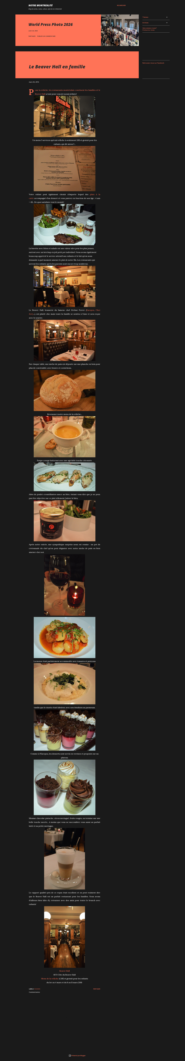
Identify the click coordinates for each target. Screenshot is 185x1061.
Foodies (37, 989)
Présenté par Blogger (78, 1055)
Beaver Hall (40, 94)
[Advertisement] (156, 46)
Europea (90, 310)
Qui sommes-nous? (149, 28)
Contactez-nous (148, 30)
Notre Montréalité (41, 5)
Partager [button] (32, 36)
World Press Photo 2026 (51, 24)
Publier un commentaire (46, 36)
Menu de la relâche (49, 978)
